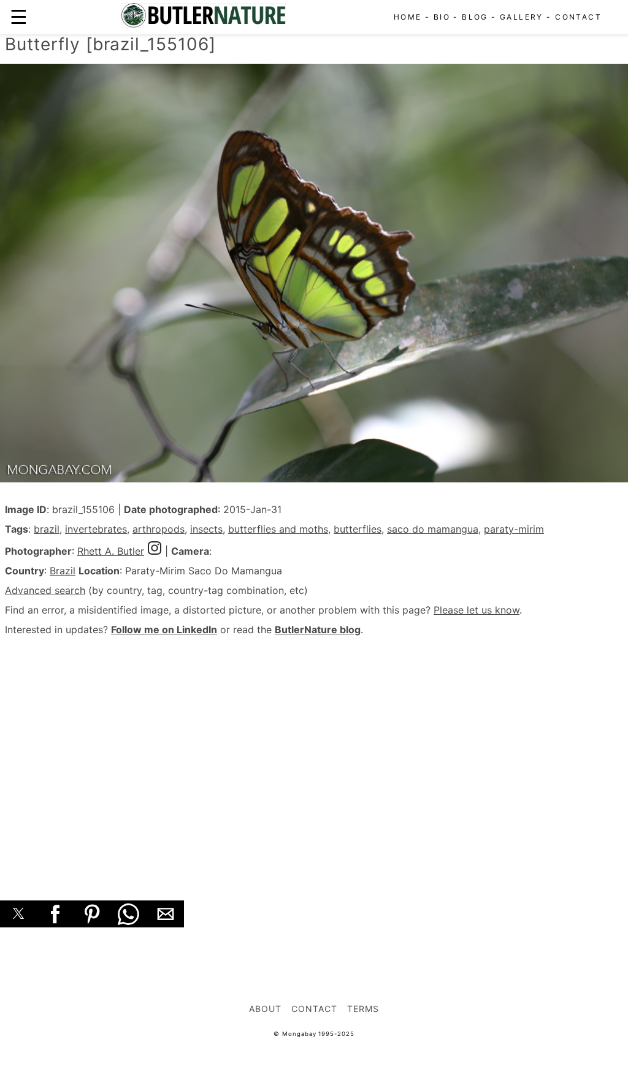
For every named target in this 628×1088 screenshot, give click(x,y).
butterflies (357, 529)
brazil (46, 529)
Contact (578, 16)
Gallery (521, 16)
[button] (18, 913)
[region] (314, 754)
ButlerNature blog (318, 629)
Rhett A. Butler (110, 551)
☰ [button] (19, 17)
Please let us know (476, 610)
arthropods (158, 529)
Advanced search (45, 590)
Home (408, 16)
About (265, 1008)
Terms (363, 1008)
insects (206, 529)
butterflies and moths (278, 529)
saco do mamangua (432, 529)
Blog (475, 16)
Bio (442, 16)
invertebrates (96, 529)
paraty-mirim (514, 529)
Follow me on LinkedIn (164, 629)
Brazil (62, 571)
